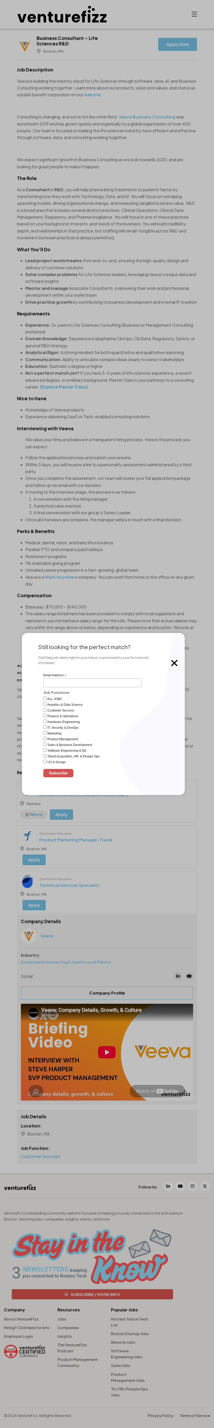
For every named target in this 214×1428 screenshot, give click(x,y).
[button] (174, 663)
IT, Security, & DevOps (63, 728)
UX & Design (56, 762)
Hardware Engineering (63, 722)
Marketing (54, 733)
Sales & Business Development (69, 745)
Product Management (62, 739)
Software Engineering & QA (66, 750)
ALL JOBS (54, 699)
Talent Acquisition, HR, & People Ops (73, 756)
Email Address (54, 675)
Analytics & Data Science (65, 705)
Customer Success (60, 710)
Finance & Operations (62, 716)
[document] (107, 714)
